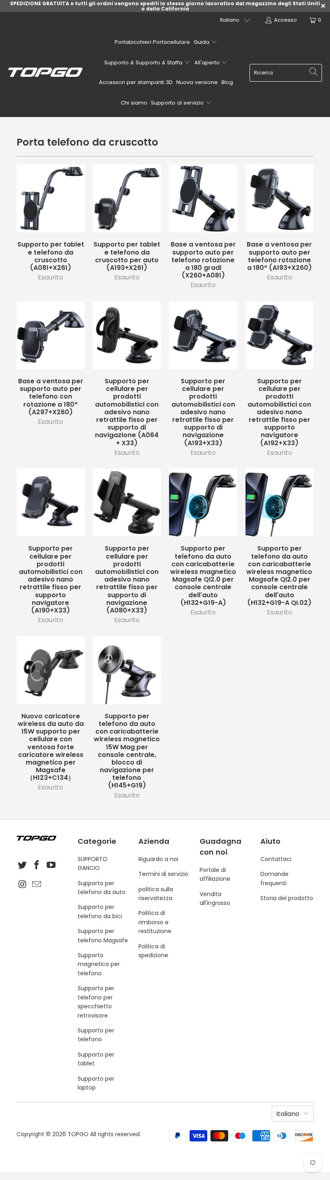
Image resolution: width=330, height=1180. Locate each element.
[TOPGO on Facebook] (37, 865)
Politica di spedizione (153, 950)
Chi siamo (134, 103)
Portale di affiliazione (215, 874)
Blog (227, 82)
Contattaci (275, 859)
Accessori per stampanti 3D (136, 82)
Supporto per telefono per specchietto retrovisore (96, 1001)
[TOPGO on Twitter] (22, 865)
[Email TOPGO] (37, 885)
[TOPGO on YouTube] (51, 865)
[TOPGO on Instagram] (22, 885)
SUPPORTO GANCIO (92, 863)
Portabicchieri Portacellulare (152, 42)
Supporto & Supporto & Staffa (144, 62)
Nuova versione (197, 82)
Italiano (229, 20)
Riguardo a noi (158, 859)
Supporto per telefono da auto (102, 887)
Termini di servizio (163, 874)
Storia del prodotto (286, 898)
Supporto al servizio (178, 103)
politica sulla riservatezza (155, 893)
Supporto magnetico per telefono (99, 964)
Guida (202, 42)
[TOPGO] (45, 73)
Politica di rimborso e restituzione (154, 922)
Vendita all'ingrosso (215, 898)
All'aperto (207, 62)
